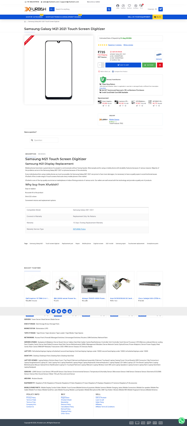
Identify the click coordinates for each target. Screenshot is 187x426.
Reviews (41, 154)
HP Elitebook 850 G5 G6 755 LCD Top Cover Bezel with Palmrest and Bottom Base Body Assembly (141, 101)
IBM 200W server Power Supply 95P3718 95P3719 (66, 298)
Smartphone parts (152, 243)
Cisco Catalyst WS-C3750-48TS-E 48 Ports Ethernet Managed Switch (150, 298)
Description (30, 154)
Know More (103, 88)
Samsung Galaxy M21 (36, 243)
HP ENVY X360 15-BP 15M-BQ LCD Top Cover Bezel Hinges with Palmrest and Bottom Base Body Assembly (158, 101)
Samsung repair (121, 243)
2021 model (109, 243)
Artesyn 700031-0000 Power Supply (94, 298)
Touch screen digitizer (52, 243)
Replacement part (67, 243)
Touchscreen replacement (136, 243)
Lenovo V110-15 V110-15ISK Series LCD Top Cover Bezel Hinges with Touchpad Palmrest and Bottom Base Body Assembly (124, 101)
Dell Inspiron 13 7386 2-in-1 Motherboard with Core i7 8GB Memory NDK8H (38, 298)
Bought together (32, 268)
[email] (32, 140)
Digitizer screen (98, 243)
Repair (78, 243)
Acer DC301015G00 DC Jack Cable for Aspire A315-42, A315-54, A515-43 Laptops (122, 298)
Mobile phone (86, 243)
